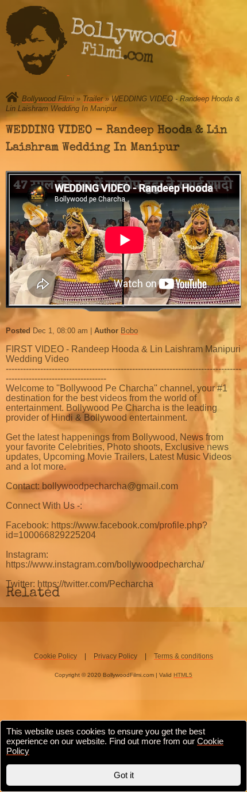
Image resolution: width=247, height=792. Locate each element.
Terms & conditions (183, 656)
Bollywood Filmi (48, 98)
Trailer (93, 98)
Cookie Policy (55, 656)
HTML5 (182, 675)
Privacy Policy (115, 656)
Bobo (129, 330)
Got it (124, 775)
